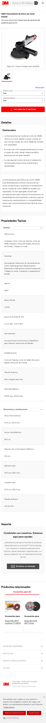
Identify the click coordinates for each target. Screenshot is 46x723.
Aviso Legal (16, 681)
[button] (11, 718)
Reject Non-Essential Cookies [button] (14, 713)
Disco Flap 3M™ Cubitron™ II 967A (13, 622)
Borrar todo (39, 87)
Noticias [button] (8, 654)
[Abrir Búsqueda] (43, 3)
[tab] (22, 592)
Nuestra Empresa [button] (13, 646)
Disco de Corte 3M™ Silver (30, 622)
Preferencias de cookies (20, 683)
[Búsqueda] (36, 3)
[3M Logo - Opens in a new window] (5, 3)
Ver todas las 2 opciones (25, 109)
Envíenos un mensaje (25, 566)
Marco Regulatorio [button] (14, 661)
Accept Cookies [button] (34, 713)
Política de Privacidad (29, 681)
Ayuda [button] (6, 668)
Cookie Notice (8, 707)
